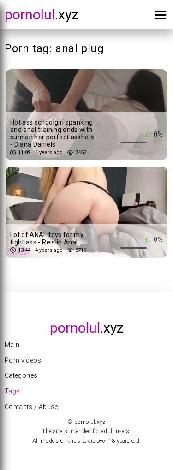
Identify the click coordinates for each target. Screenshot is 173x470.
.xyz (41, 14)
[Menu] (160, 17)
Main (12, 344)
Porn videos (23, 360)
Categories (21, 375)
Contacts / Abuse (31, 407)
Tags (12, 391)
